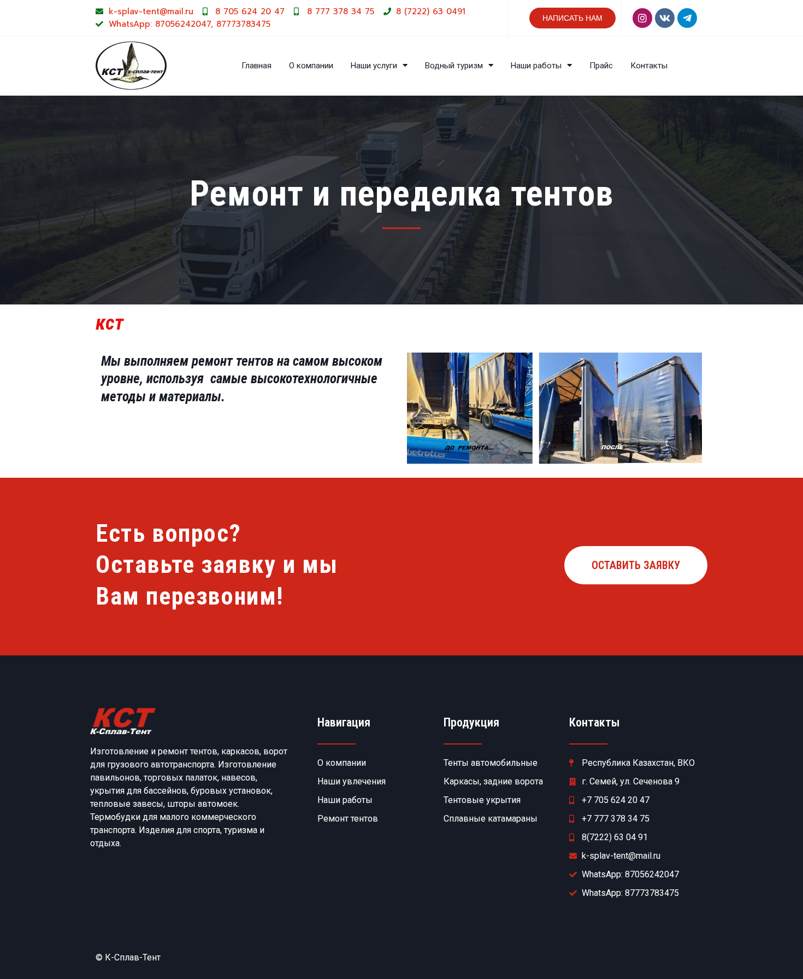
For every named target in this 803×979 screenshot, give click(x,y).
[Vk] (665, 18)
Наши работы (536, 66)
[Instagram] (642, 18)
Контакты (649, 66)
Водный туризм (454, 66)
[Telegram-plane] (687, 18)
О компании (311, 66)
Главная (256, 66)
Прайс (601, 66)
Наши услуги (374, 66)
